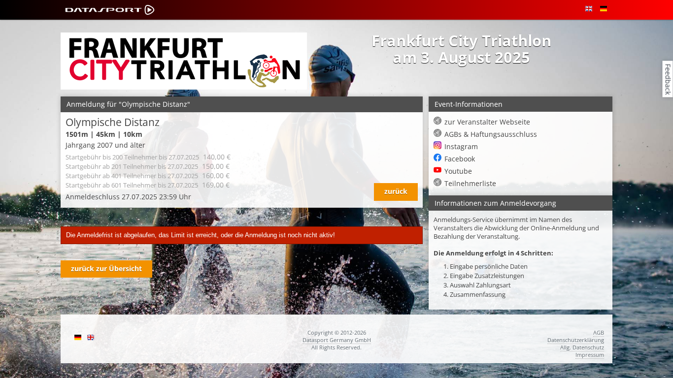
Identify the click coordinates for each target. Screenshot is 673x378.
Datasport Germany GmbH (337, 340)
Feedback (668, 78)
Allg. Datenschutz (582, 347)
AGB (598, 332)
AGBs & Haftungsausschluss (490, 134)
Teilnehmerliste (470, 183)
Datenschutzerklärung (575, 340)
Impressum (589, 354)
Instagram (461, 146)
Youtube (458, 171)
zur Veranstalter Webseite (487, 121)
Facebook (459, 158)
